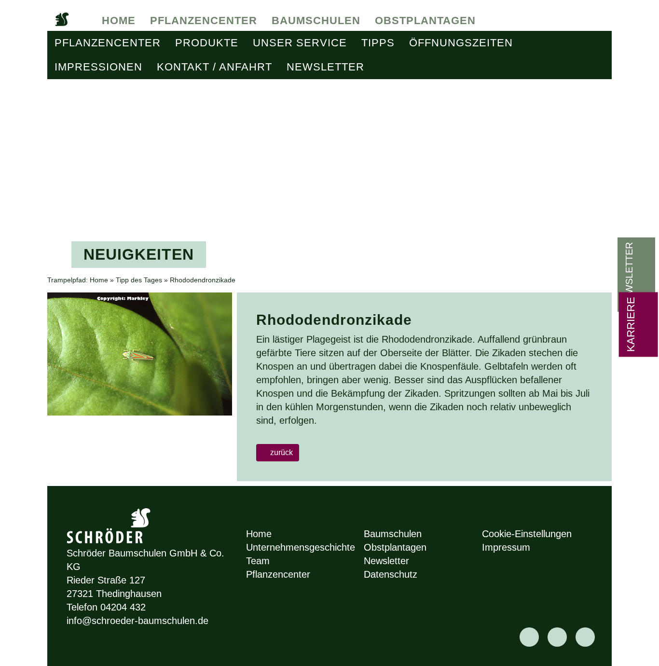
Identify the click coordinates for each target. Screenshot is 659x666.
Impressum (506, 547)
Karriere (631, 324)
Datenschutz (390, 574)
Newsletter (325, 67)
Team (258, 560)
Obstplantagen (425, 20)
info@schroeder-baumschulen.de (137, 620)
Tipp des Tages (139, 280)
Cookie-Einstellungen (527, 533)
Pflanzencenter (203, 20)
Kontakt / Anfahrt (214, 67)
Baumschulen (316, 20)
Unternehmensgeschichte (300, 547)
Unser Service (300, 43)
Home (119, 20)
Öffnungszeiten (461, 43)
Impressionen (98, 67)
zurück (280, 452)
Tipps (378, 43)
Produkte (206, 43)
